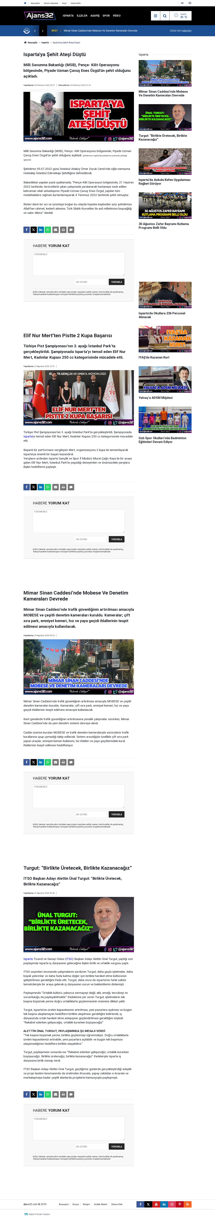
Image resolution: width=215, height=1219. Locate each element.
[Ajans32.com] (40, 15)
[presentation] (35, 31)
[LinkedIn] (41, 230)
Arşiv (64, 3)
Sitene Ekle (76, 3)
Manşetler (35, 3)
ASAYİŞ (95, 15)
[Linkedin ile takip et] (164, 1204)
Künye (76, 1204)
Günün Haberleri (51, 3)
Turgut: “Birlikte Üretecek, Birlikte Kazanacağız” (89, 30)
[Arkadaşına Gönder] (55, 230)
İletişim (86, 1204)
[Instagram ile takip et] (172, 1204)
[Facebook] (26, 230)
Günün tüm (181, 30)
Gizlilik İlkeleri (100, 1204)
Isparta (68, 15)
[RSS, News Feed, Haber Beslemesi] (188, 1204)
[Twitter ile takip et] (148, 1204)
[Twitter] (34, 230)
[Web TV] (182, 3)
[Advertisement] (14, 83)
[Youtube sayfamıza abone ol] (156, 1204)
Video (117, 15)
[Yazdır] (63, 230)
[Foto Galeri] (190, 3)
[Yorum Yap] (71, 230)
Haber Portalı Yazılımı (39, 1214)
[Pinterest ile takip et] (180, 1204)
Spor (106, 15)
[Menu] (155, 16)
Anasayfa (32, 42)
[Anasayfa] (25, 3)
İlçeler (82, 15)
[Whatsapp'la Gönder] (48, 230)
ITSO (69, 959)
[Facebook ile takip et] (140, 1204)
